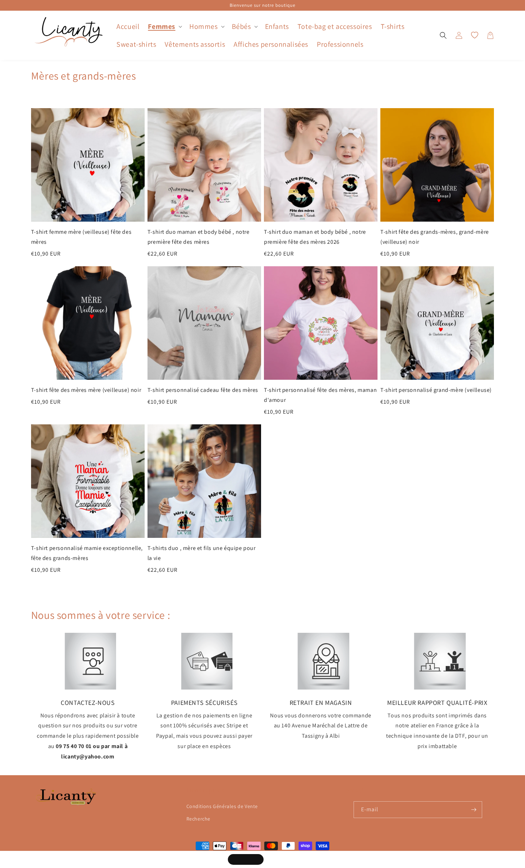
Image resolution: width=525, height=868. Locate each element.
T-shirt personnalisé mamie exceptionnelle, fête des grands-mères (87, 553)
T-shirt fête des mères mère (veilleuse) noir (86, 390)
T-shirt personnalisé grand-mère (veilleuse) (436, 390)
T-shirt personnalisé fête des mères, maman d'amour (320, 395)
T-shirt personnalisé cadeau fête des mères (203, 390)
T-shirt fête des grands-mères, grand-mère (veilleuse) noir (434, 237)
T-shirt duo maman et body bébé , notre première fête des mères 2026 (315, 237)
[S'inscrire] (474, 809)
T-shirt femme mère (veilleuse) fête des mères (81, 237)
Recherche (198, 819)
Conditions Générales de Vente (222, 806)
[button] (164, 26)
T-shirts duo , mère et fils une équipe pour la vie (202, 553)
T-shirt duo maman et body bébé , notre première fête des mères (199, 237)
